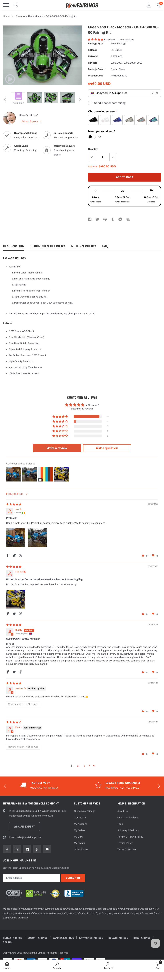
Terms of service (126, 849)
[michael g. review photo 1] (15, 599)
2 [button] (78, 765)
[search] (16, 5)
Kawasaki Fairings (91, 938)
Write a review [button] (57, 448)
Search (7, 942)
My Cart (78, 836)
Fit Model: (93, 56)
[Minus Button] (91, 157)
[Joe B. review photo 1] (15, 537)
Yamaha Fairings (64, 938)
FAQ (105, 246)
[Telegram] (120, 219)
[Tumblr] (112, 219)
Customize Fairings (84, 811)
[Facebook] (90, 219)
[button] (96, 39)
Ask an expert (24, 827)
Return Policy (83, 246)
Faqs (120, 824)
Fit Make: (93, 50)
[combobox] (124, 93)
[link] (10, 79)
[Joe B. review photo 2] (37, 537)
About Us (122, 811)
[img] (13, 504)
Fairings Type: (96, 43)
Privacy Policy (125, 843)
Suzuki (118, 50)
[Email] (128, 219)
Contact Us (80, 817)
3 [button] (84, 765)
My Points (79, 843)
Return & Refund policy (130, 836)
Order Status (81, 849)
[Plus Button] (113, 157)
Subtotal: (93, 166)
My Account (80, 824)
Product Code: (96, 75)
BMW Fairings (142, 938)
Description (13, 246)
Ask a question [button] (107, 448)
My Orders (79, 830)
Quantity (93, 149)
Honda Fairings (13, 938)
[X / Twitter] (97, 219)
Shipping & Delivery (47, 246)
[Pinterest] (105, 219)
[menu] (6, 5)
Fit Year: (92, 62)
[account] (149, 5)
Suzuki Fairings (38, 938)
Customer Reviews (127, 817)
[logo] (82, 5)
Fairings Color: (96, 69)
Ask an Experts (30, 121)
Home (6, 16)
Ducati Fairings (118, 938)
